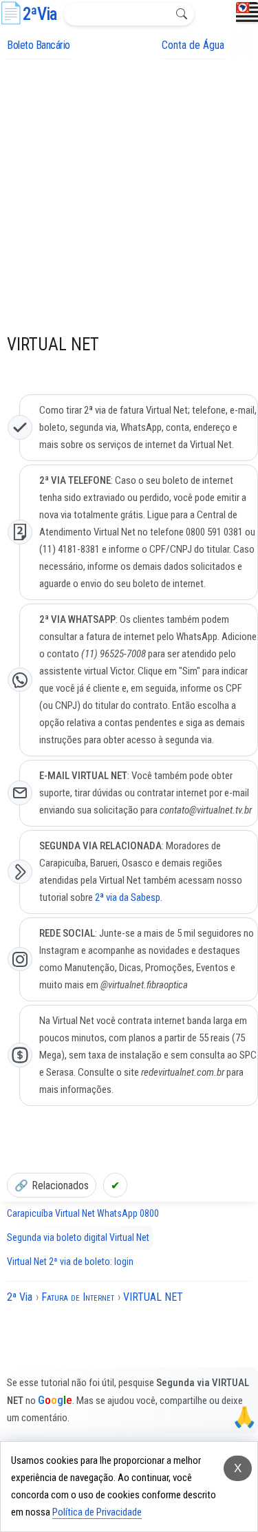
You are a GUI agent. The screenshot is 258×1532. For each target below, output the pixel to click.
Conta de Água (193, 45)
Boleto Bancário (38, 45)
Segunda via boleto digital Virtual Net (78, 1237)
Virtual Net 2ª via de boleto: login (70, 1261)
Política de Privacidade (97, 1512)
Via (39, 14)
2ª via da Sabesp (127, 897)
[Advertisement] (129, 195)
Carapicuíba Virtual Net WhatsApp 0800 (83, 1213)
